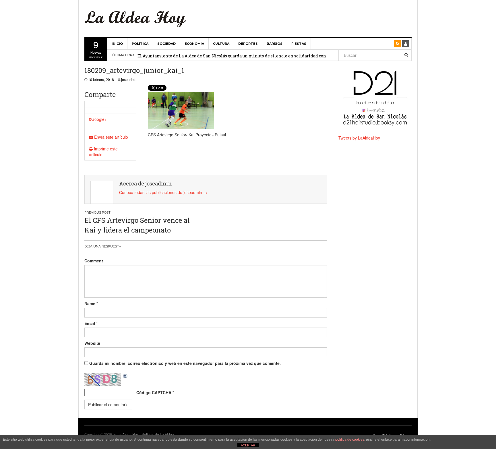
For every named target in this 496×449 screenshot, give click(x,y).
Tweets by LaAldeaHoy (359, 138)
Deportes (248, 44)
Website (92, 343)
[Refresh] (125, 376)
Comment (93, 261)
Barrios (274, 44)
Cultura (221, 44)
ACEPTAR (248, 445)
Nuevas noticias (95, 48)
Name (89, 303)
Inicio (117, 44)
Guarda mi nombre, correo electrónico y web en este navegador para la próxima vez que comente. (185, 363)
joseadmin (129, 79)
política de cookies (349, 440)
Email (89, 323)
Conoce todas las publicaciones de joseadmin (163, 192)
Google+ (99, 119)
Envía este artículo (110, 137)
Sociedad (166, 44)
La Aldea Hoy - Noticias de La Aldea (145, 434)
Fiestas (298, 44)
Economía (194, 44)
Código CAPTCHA (153, 392)
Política (140, 44)
